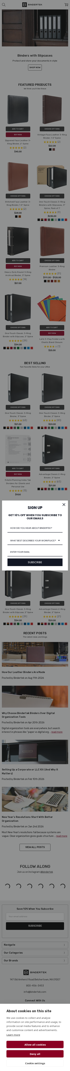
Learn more (13, 1034)
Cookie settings (35, 1063)
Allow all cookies (35, 1044)
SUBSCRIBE (35, 562)
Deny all (35, 1054)
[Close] (64, 505)
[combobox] (35, 541)
